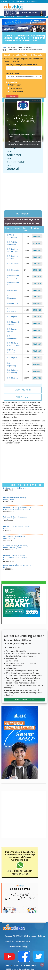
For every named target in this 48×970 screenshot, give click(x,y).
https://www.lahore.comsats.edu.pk (23, 144)
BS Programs (23, 213)
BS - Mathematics (12, 337)
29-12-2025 (37, 243)
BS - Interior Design (12, 330)
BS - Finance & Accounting (13, 323)
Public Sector (15, 88)
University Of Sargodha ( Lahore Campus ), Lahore (15, 518)
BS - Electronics (11, 310)
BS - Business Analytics (12, 257)
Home (4, 48)
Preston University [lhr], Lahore (14, 488)
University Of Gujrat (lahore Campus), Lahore (17, 528)
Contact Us (17, 965)
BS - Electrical (12, 303)
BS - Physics (12, 358)
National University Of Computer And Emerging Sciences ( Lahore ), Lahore (17, 508)
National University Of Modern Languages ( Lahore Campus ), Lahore (15, 557)
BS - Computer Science (13, 283)
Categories (11, 82)
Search (12, 96)
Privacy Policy (30, 965)
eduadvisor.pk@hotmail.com (17, 941)
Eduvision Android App (18, 946)
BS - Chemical (12, 264)
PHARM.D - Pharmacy (11, 351)
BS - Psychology (11, 364)
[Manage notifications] (42, 965)
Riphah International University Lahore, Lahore (14, 499)
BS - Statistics (12, 378)
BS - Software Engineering (12, 371)
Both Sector (15, 85)
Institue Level (12, 73)
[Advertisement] (24, 191)
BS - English (12, 317)
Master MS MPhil (23, 390)
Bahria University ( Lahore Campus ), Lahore (17, 566)
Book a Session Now (24, 699)
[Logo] (24, 926)
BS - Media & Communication (13, 344)
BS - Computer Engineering (13, 276)
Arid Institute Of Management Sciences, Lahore (14, 537)
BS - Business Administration (12, 250)
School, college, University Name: (21, 64)
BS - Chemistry (13, 270)
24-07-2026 (37, 236)
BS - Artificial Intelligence (12, 243)
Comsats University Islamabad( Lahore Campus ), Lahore (15, 547)
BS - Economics (11, 297)
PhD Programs (23, 397)
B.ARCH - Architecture (12, 236)
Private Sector (16, 91)
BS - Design (12, 290)
